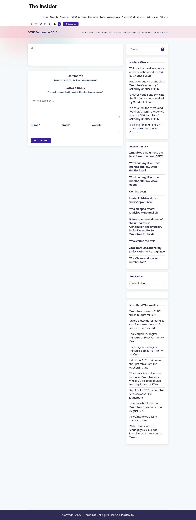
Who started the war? (142, 241)
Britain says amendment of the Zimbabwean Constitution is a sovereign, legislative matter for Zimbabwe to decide (146, 227)
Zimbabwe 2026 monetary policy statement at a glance (147, 249)
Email (66, 125)
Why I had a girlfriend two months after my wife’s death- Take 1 (144, 166)
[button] (71, 24)
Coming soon (137, 191)
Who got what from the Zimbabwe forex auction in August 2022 (145, 407)
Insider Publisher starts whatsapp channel (143, 200)
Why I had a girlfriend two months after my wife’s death (144, 181)
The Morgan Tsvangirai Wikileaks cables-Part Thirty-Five (146, 337)
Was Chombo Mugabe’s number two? (144, 260)
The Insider (43, 6)
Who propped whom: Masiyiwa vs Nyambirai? (143, 210)
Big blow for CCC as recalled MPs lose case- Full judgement (146, 394)
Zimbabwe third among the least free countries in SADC (146, 154)
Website (96, 125)
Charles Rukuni (142, 75)
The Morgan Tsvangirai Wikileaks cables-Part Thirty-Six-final (146, 350)
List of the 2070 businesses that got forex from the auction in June (145, 364)
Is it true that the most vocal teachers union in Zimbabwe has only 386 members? (146, 111)
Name (35, 125)
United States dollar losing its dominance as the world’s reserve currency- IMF (146, 324)
